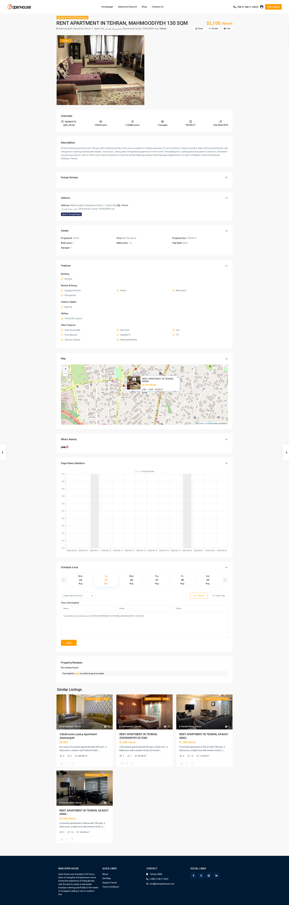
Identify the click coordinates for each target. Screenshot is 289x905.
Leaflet (201, 423)
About (105, 874)
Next (225, 580)
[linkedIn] (216, 876)
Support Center (109, 882)
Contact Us (157, 6)
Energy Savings (69, 177)
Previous (64, 580)
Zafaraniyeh (127, 726)
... (100, 750)
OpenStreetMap (212, 423)
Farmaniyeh (67, 726)
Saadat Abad (187, 726)
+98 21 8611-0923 (247, 6)
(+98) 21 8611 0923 (159, 879)
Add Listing (273, 6)
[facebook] (193, 876)
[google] (209, 876)
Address (65, 197)
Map (63, 358)
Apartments (82, 17)
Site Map (106, 878)
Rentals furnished (65, 17)
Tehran (163, 28)
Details (65, 230)
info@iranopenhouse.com (162, 884)
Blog (144, 6)
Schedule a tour (69, 567)
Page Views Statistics (73, 463)
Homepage (107, 6)
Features (66, 265)
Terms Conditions (110, 887)
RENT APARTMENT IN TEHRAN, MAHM (158, 380)
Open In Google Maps (71, 214)
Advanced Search (127, 6)
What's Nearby (69, 439)
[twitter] (201, 876)
